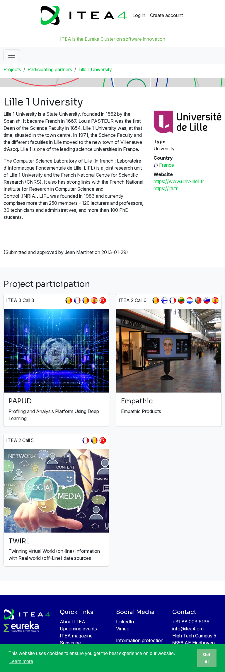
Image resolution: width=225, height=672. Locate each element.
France (166, 165)
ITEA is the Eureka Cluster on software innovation (112, 39)
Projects (12, 69)
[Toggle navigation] (12, 55)
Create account (166, 15)
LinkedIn (125, 622)
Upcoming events (78, 629)
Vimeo (122, 629)
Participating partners (50, 69)
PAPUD (20, 401)
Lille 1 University (95, 69)
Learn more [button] (21, 661)
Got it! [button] (206, 658)
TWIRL (19, 541)
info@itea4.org (188, 629)
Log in (138, 15)
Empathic (137, 401)
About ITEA (72, 622)
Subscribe (70, 643)
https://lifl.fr (166, 188)
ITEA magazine (76, 636)
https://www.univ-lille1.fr (179, 181)
